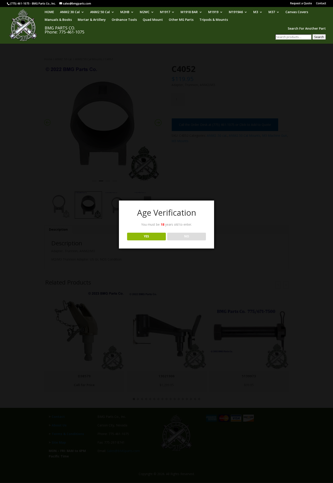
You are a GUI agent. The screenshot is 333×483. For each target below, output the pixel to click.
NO (186, 236)
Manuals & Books (58, 20)
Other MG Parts (181, 20)
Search (319, 37)
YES (146, 236)
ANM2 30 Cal (70, 12)
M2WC (145, 12)
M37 (271, 12)
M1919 (213, 12)
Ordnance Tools (124, 20)
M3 (255, 12)
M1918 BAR (189, 12)
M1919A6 (236, 12)
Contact (321, 3)
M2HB (124, 12)
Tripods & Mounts (213, 20)
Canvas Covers (296, 12)
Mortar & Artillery (92, 20)
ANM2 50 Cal (100, 12)
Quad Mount (153, 20)
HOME (49, 12)
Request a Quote (301, 3)
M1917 (165, 12)
